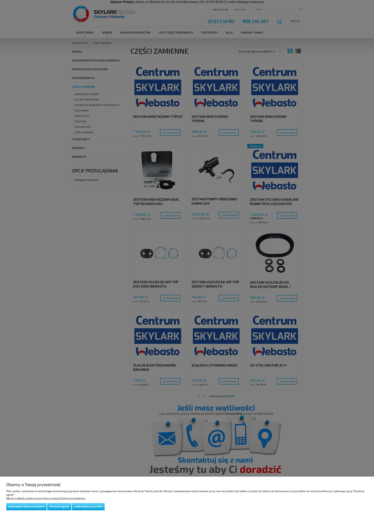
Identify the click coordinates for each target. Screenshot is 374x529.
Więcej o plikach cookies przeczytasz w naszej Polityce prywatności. (46, 498)
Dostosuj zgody (59, 506)
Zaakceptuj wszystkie (88, 506)
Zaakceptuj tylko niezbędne (26, 506)
